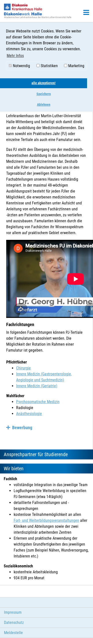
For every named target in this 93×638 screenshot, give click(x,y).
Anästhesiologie (29, 413)
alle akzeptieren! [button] (43, 83)
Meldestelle (13, 632)
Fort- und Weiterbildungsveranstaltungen (46, 520)
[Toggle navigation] (86, 12)
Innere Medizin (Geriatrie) (36, 386)
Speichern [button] (43, 94)
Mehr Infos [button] (15, 55)
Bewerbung (22, 427)
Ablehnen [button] (43, 105)
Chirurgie (23, 368)
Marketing (75, 65)
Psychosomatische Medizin (38, 401)
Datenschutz (14, 622)
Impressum (13, 612)
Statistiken (49, 65)
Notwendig (21, 65)
